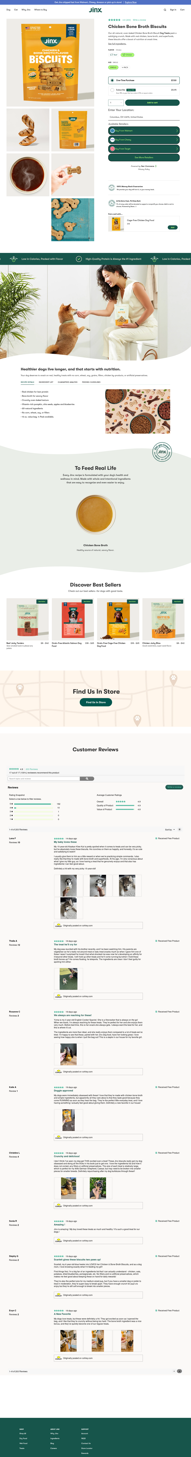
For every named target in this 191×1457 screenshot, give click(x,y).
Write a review (139, 20)
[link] (120, 20)
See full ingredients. (117, 44)
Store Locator (86, 1448)
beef (115, 55)
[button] (8, 10)
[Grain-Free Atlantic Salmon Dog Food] (73, 619)
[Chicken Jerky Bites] (163, 619)
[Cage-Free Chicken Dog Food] (116, 224)
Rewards (84, 1453)
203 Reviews (32, 769)
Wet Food (23, 1443)
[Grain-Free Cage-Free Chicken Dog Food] (118, 619)
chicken (129, 55)
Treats (21, 1448)
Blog (52, 1443)
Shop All (22, 1433)
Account (84, 1433)
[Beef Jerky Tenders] (27, 619)
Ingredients (54, 1438)
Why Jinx (54, 1433)
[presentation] (68, 885)
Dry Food (23, 1438)
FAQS (83, 1438)
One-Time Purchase (146, 80)
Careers (53, 1448)
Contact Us (86, 1443)
